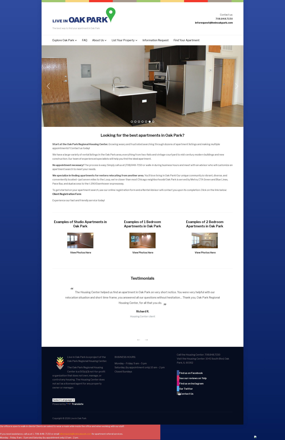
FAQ (84, 40)
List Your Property (123, 40)
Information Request (155, 40)
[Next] (236, 86)
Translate (77, 404)
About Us (98, 40)
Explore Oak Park (63, 40)
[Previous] (49, 86)
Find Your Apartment (187, 40)
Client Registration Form (66, 194)
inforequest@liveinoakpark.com (214, 22)
